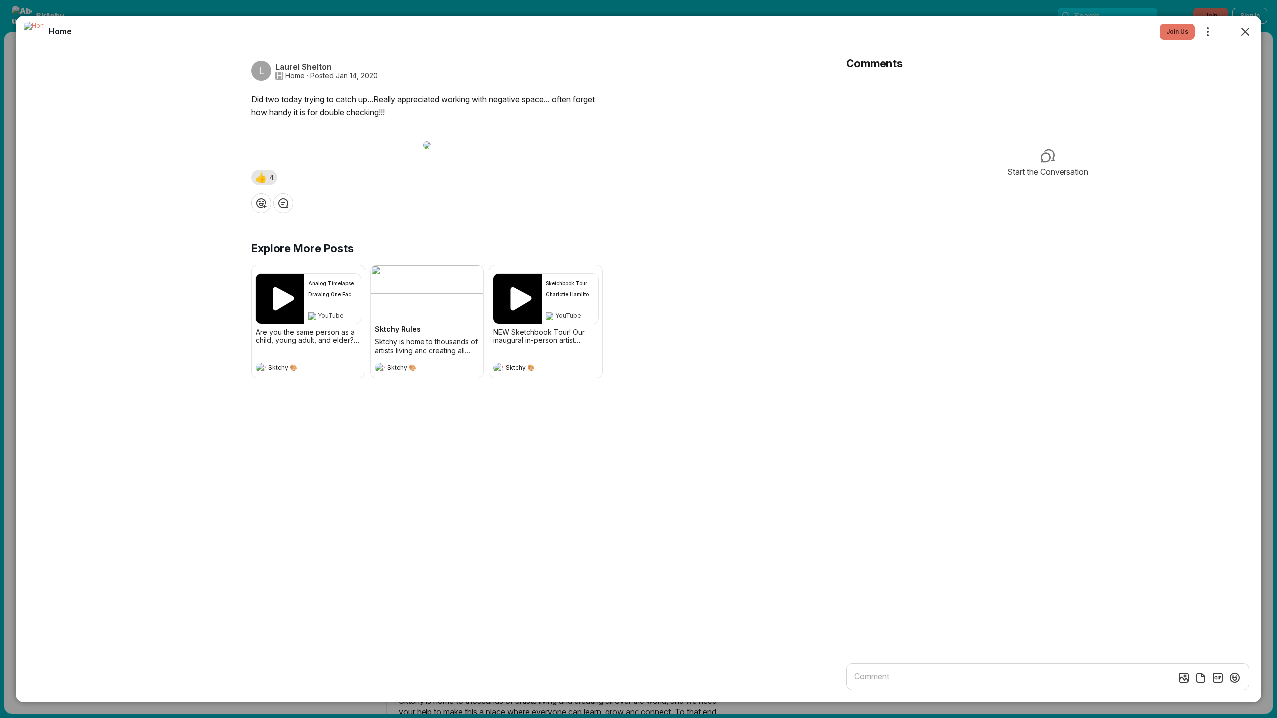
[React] (261, 203)
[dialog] (638, 359)
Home (295, 76)
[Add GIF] (1218, 678)
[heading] (298, 369)
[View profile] (261, 368)
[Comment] (283, 203)
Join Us (1177, 31)
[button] (264, 177)
